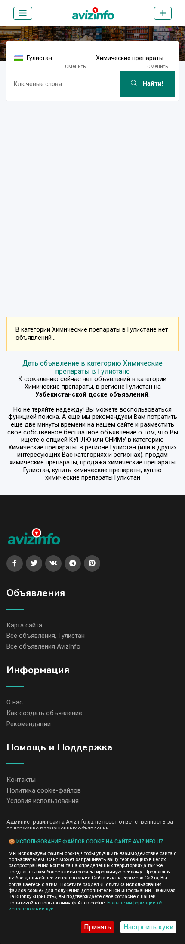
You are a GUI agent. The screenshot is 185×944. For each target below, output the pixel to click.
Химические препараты (129, 58)
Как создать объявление (44, 713)
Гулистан (39, 58)
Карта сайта (24, 625)
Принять (97, 927)
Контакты (21, 780)
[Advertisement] (92, 200)
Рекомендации (28, 724)
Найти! (152, 83)
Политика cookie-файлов (43, 790)
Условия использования (42, 801)
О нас (14, 702)
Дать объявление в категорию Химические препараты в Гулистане (92, 367)
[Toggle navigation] (22, 13)
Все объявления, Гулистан (45, 636)
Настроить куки (148, 927)
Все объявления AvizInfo (43, 646)
